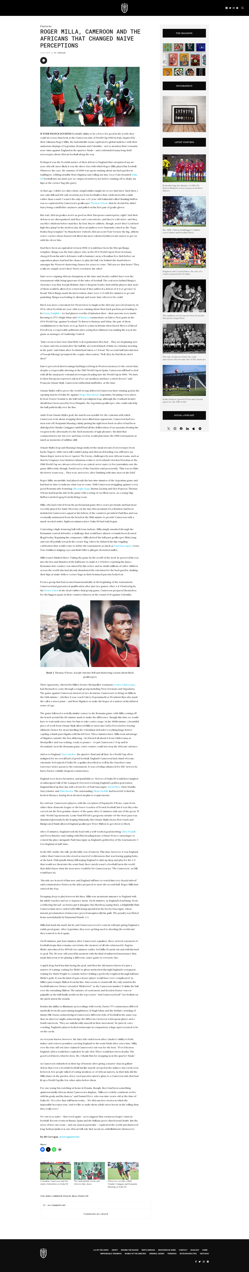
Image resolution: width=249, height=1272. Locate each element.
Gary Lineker (69, 754)
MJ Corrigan (59, 53)
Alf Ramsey (83, 317)
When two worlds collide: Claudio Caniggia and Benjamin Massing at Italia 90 (122, 1184)
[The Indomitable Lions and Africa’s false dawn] (89, 1171)
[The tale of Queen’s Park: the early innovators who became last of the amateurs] (184, 339)
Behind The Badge (129, 1250)
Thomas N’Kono (99, 203)
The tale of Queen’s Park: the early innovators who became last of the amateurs (184, 358)
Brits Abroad (148, 1250)
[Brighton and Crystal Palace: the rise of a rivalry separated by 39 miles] (184, 253)
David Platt (114, 786)
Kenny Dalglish (51, 313)
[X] (168, 429)
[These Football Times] (124, 8)
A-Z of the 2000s (101, 1250)
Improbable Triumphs (111, 1254)
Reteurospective (188, 1254)
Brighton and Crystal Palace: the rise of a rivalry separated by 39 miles (182, 272)
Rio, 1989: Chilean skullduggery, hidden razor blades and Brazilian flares (181, 231)
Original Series (156, 1254)
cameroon (57, 1196)
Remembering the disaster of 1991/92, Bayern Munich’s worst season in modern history (182, 188)
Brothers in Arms (167, 1250)
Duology (194, 1250)
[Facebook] (181, 429)
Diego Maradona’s (89, 394)
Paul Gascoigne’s (123, 545)
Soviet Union (51, 590)
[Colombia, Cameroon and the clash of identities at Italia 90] (55, 1171)
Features (45, 26)
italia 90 (67, 1196)
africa (48, 1196)
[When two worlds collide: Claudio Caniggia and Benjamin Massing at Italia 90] (123, 1171)
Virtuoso (204, 1254)
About (115, 1250)
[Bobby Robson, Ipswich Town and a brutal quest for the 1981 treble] (184, 380)
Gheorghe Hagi (81, 488)
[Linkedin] (187, 429)
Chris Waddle (129, 831)
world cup (83, 1196)
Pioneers (172, 1254)
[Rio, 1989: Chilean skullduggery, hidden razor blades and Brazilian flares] (184, 211)
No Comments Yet (57, 1205)
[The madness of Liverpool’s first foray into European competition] (184, 295)
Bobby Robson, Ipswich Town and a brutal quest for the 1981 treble (183, 400)
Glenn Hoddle (100, 791)
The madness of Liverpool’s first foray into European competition (183, 316)
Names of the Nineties (135, 1254)
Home (204, 1250)
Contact (183, 1250)
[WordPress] (194, 429)
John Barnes (66, 791)
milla (74, 1196)
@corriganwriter (70, 1136)
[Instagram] (175, 429)
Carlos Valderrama (124, 684)
